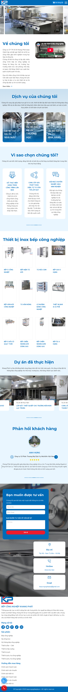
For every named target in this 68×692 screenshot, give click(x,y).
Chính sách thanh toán (9, 667)
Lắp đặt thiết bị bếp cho (33, 132)
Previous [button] (12, 457)
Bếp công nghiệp (6, 2)
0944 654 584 (49, 570)
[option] (34, 20)
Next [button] (56, 457)
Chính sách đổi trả (7, 674)
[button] (66, 3)
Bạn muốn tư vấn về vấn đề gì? (19, 518)
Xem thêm (6, 86)
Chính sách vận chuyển (9, 670)
